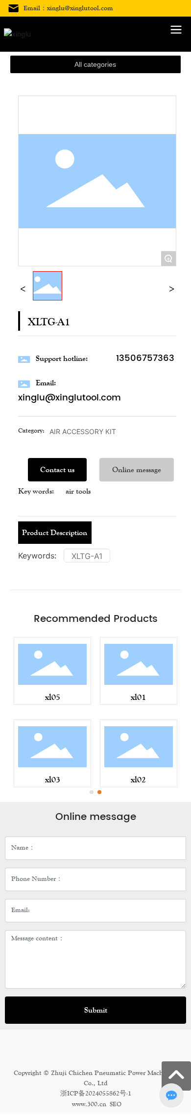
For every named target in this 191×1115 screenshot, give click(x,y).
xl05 (52, 697)
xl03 (52, 779)
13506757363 (145, 358)
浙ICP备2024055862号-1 (95, 1093)
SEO (115, 1104)
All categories (95, 64)
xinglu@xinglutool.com (69, 398)
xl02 (138, 779)
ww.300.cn (91, 1104)
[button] (92, 792)
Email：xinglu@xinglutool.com (68, 8)
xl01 (138, 697)
